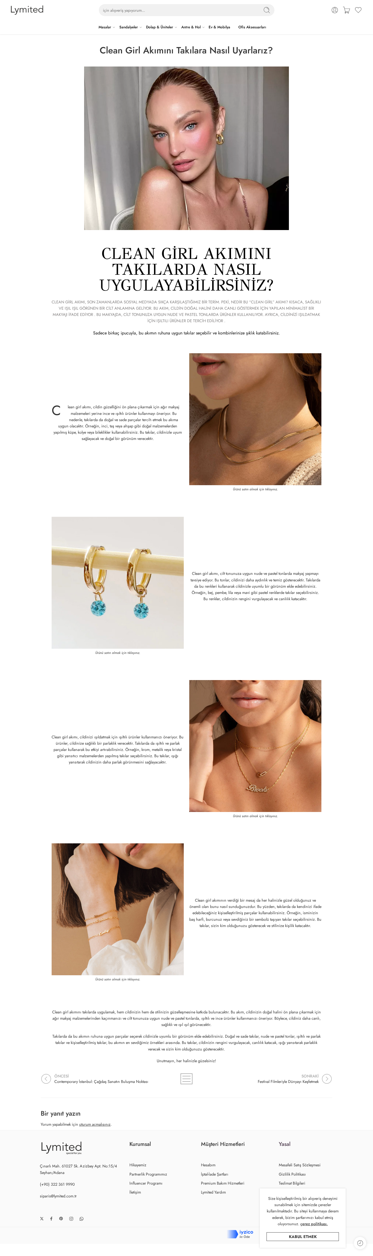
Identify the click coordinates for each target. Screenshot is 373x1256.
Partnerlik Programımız (148, 1174)
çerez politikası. (314, 1224)
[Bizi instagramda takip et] (71, 1218)
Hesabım (208, 1165)
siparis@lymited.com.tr (58, 1196)
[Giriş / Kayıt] (335, 10)
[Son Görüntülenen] (360, 1243)
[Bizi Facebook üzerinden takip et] (51, 1218)
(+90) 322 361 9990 (57, 1184)
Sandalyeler (128, 27)
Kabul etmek (303, 1236)
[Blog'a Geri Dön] (186, 1078)
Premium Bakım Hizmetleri (222, 1183)
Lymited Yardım (213, 1192)
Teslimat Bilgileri (292, 1183)
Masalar (105, 27)
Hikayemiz (137, 1165)
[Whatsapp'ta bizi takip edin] (81, 1218)
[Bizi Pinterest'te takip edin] (61, 1218)
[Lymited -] (27, 10)
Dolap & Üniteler (159, 27)
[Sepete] (346, 10)
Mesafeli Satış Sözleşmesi (300, 1165)
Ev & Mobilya (219, 27)
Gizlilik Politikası (292, 1174)
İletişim (135, 1192)
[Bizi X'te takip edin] (42, 1219)
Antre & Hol (191, 27)
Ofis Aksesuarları (252, 27)
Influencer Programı (145, 1183)
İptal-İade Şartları (214, 1174)
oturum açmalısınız (95, 1124)
